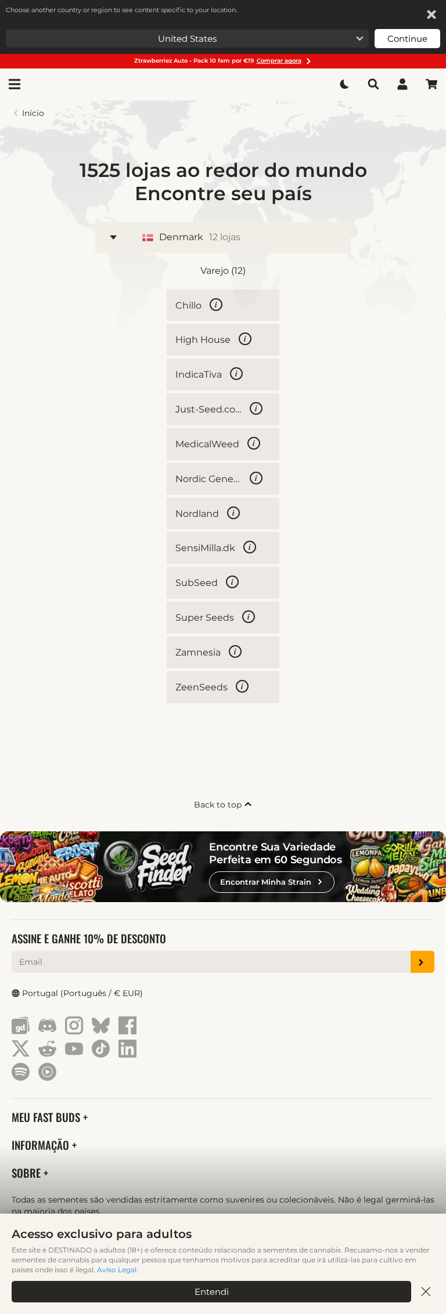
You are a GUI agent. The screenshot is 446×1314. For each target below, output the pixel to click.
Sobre (28, 1172)
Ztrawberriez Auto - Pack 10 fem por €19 (217, 60)
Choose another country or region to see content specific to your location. (121, 10)
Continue (407, 38)
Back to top (219, 804)
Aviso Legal (116, 1269)
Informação (42, 1145)
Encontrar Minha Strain (265, 881)
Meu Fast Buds (47, 1117)
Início (33, 113)
